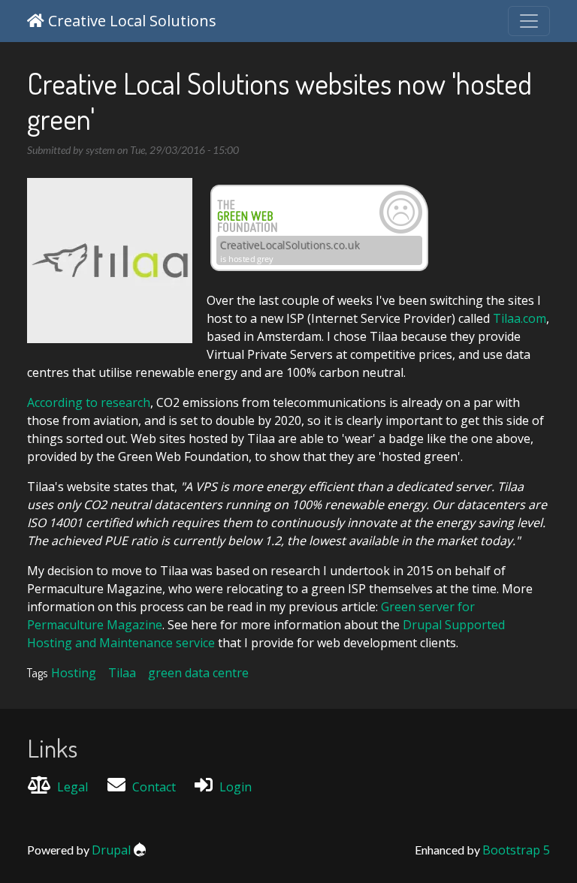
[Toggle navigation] (529, 21)
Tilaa (122, 673)
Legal (72, 787)
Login (235, 787)
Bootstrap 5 (516, 850)
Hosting (73, 673)
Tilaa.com (519, 318)
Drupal (111, 850)
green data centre (198, 673)
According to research (88, 402)
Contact (154, 787)
